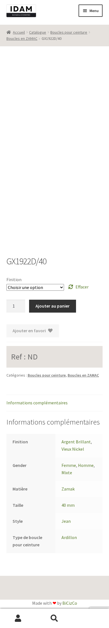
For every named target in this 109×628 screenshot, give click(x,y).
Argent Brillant (76, 441)
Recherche (54, 618)
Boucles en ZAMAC (21, 38)
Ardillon (69, 537)
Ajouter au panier (52, 306)
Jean (66, 521)
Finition (14, 279)
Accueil (19, 32)
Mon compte (18, 618)
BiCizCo (69, 603)
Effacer (82, 287)
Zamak (68, 489)
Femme (68, 465)
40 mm (68, 505)
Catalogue (37, 32)
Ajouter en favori (29, 330)
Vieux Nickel (72, 449)
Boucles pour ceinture (68, 32)
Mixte (66, 472)
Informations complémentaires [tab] (37, 402)
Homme (86, 465)
